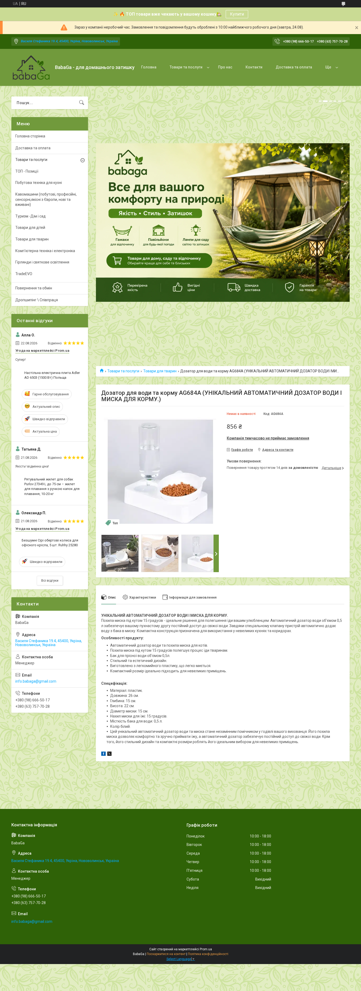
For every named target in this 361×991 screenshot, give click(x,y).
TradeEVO (23, 274)
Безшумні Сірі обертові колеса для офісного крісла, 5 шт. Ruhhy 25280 (50, 542)
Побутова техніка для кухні (38, 182)
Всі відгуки (49, 580)
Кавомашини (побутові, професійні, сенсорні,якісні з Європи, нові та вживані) (46, 199)
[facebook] (103, 754)
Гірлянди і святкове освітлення (42, 262)
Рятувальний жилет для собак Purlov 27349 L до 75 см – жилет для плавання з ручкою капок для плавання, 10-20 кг (52, 486)
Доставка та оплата (294, 67)
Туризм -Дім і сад (30, 216)
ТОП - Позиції (26, 171)
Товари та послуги (186, 67)
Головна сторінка (30, 136)
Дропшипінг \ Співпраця (36, 300)
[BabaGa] (31, 67)
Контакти (254, 67)
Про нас (225, 67)
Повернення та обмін (33, 288)
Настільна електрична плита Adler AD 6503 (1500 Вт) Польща (52, 375)
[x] (109, 754)
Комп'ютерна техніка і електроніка (45, 251)
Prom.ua (206, 949)
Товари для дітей (30, 227)
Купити (237, 14)
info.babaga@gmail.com (35, 681)
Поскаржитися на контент (166, 954)
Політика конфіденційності (208, 954)
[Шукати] (81, 102)
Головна (148, 67)
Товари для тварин (160, 371)
